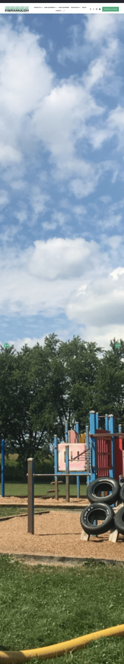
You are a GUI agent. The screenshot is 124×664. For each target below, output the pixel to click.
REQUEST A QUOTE (110, 9)
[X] (94, 9)
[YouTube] (100, 9)
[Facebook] (91, 9)
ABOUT (84, 7)
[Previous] (6, 345)
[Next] (117, 345)
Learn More (62, 354)
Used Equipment (63, 7)
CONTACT (58, 10)
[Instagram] (97, 9)
